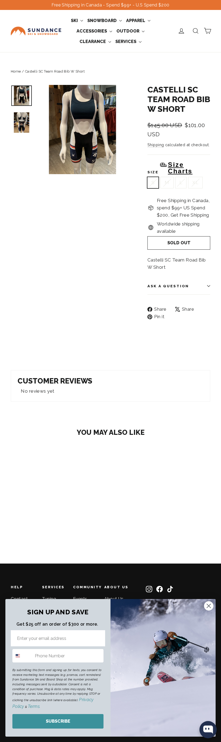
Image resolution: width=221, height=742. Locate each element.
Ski (75, 20)
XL (195, 182)
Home (16, 71)
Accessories (92, 31)
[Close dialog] (208, 606)
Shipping (155, 144)
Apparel (136, 20)
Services (126, 41)
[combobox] (22, 655)
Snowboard (102, 20)
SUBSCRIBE (58, 721)
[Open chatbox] (208, 729)
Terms (33, 706)
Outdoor (128, 31)
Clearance (93, 41)
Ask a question (168, 286)
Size (169, 168)
